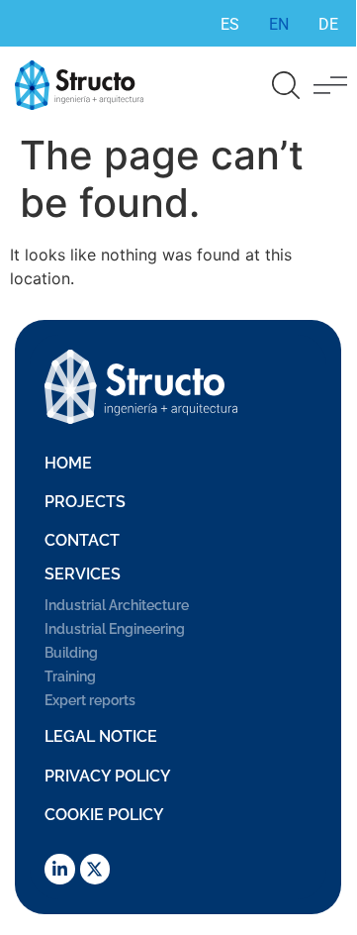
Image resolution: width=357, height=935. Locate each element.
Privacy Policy (108, 776)
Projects (85, 501)
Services (83, 574)
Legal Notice (101, 736)
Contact (82, 540)
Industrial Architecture (117, 605)
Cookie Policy (104, 814)
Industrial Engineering (115, 629)
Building (71, 653)
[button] (330, 85)
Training (70, 676)
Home (68, 463)
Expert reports (90, 700)
